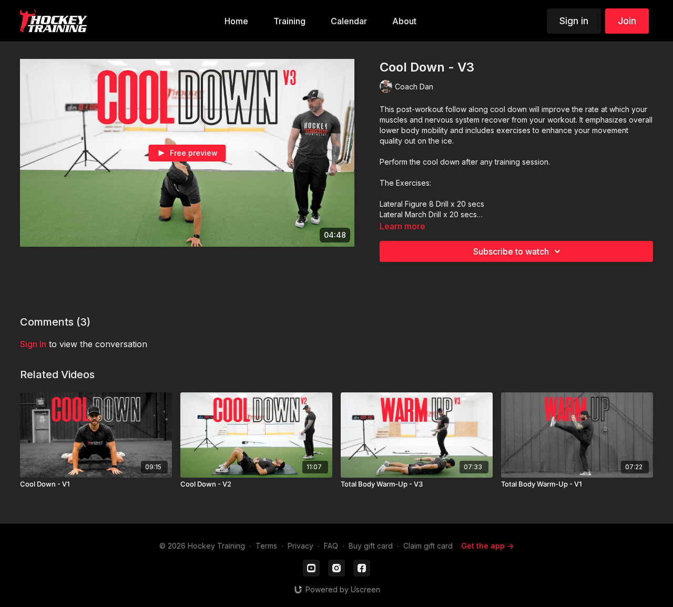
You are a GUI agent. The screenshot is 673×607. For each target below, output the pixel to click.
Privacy (300, 545)
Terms (266, 545)
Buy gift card (371, 545)
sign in (33, 344)
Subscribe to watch (511, 251)
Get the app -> (487, 545)
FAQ (331, 545)
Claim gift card (428, 545)
